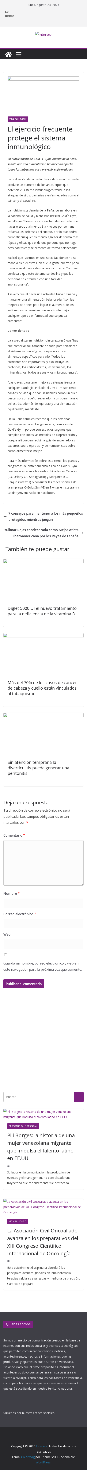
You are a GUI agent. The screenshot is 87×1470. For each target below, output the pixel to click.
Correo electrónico (19, 914)
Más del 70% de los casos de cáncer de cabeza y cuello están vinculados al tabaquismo (42, 688)
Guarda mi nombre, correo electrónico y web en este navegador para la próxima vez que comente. (42, 966)
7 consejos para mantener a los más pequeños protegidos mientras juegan (45, 516)
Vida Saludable (18, 119)
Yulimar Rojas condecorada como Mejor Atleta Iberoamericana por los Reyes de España (41, 533)
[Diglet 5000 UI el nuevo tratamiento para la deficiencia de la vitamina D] (43, 562)
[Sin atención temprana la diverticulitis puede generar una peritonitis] (43, 716)
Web (7, 934)
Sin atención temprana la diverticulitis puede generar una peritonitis (38, 767)
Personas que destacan (23, 1126)
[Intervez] (8, 54)
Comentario (14, 835)
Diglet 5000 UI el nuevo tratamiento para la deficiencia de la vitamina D (42, 611)
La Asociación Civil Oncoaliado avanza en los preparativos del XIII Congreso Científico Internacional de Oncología (42, 1242)
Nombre (11, 893)
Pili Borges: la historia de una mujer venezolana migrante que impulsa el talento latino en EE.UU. (41, 1147)
